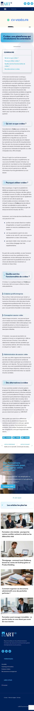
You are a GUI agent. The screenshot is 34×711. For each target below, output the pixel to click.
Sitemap (18, 697)
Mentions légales (12, 697)
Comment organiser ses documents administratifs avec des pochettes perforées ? (15, 591)
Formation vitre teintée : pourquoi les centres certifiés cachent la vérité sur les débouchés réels (17, 534)
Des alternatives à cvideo (12, 69)
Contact (6, 697)
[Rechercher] (32, 9)
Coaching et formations (7, 666)
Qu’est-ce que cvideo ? (11, 58)
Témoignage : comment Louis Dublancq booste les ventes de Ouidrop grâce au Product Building (16, 562)
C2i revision (4, 685)
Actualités (4, 664)
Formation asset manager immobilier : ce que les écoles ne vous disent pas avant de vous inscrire (17, 619)
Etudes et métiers (6, 669)
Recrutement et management (9, 671)
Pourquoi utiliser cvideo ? (12, 61)
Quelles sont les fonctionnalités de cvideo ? (15, 65)
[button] (5, 9)
